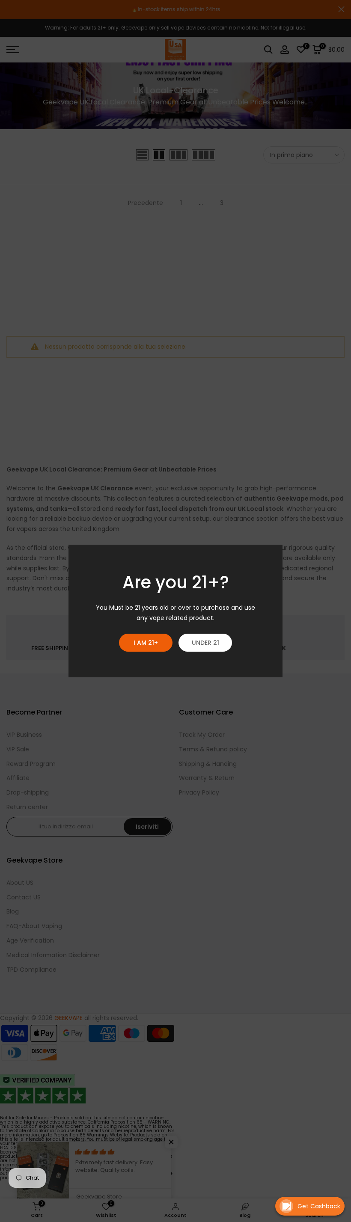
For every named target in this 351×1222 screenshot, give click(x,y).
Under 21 (205, 642)
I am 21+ (146, 642)
